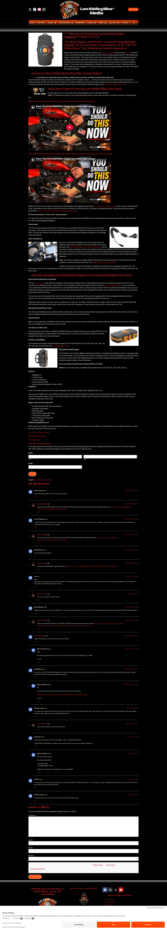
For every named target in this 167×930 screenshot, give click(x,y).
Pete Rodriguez (39, 635)
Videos (101, 23)
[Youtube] (39, 9)
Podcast (51, 23)
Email (30, 848)
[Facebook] (34, 9)
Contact (125, 23)
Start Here (41, 23)
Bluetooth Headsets (40, 480)
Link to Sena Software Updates (39, 432)
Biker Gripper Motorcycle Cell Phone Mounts (85, 247)
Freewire (81, 41)
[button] (134, 22)
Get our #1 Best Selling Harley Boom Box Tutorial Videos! (67, 73)
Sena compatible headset (113, 285)
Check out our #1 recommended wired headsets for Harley (57, 211)
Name (31, 840)
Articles (90, 23)
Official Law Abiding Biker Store (115, 84)
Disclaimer (108, 905)
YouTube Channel (107, 52)
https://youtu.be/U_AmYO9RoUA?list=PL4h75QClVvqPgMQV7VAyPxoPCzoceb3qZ (91, 566)
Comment (32, 815)
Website (31, 855)
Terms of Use (110, 865)
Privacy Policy (98, 865)
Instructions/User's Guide (37, 436)
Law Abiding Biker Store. (61, 346)
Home (32, 23)
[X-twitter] (30, 9)
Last (85, 459)
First (30, 459)
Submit (32, 474)
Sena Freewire (39, 283)
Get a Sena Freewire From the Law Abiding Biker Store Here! (85, 88)
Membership (80, 23)
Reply (35, 496)
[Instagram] (44, 9)
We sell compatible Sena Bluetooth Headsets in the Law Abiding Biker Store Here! (82, 275)
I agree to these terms (37, 869)
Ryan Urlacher (41, 504)
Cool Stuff (113, 23)
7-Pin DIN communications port (104, 206)
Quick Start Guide (34, 440)
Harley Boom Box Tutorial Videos (104, 262)
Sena (72, 41)
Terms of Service (110, 902)
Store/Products (64, 23)
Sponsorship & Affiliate (119, 895)
